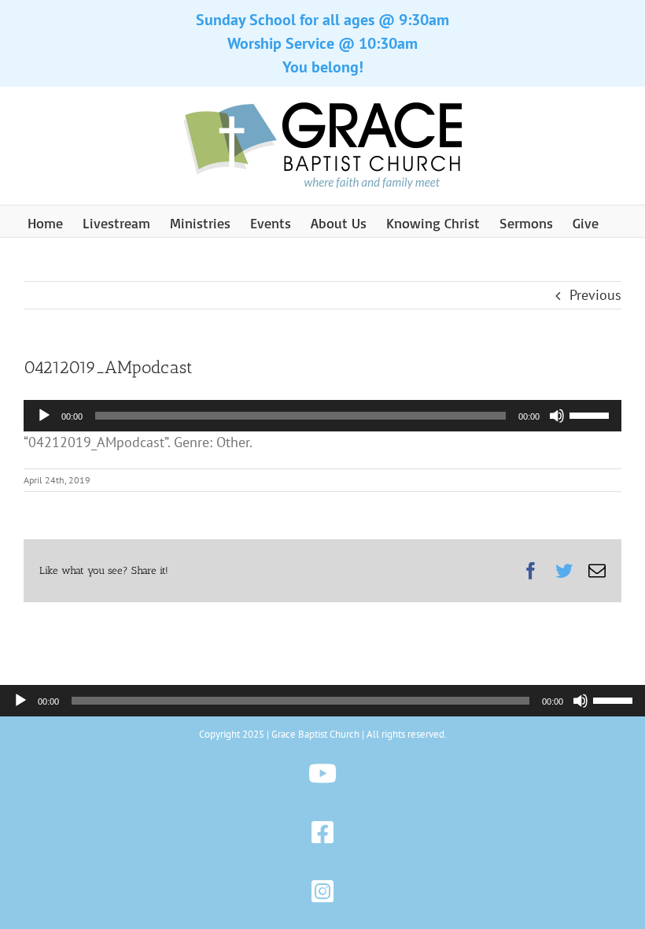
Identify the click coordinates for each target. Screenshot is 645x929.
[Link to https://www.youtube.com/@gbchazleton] (323, 773)
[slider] (591, 414)
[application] (322, 415)
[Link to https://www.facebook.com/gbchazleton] (323, 832)
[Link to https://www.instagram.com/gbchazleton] (323, 891)
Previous (595, 295)
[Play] (44, 416)
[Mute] (557, 416)
